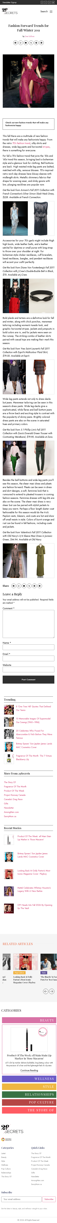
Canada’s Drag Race (13, 799)
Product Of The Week (14, 790)
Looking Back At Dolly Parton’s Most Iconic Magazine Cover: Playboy (33, 872)
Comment (9, 608)
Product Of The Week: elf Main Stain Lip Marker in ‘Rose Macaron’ (34, 838)
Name (7, 643)
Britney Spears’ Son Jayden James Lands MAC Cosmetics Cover (32, 855)
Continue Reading (29, 1070)
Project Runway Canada (14, 795)
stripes (46, 147)
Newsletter (9, 807)
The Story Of (10, 782)
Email (6, 654)
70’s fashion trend (21, 143)
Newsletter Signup (9, 2)
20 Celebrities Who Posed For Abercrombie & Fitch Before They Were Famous (34, 734)
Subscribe (49, 1199)
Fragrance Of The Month (15, 786)
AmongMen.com (11, 812)
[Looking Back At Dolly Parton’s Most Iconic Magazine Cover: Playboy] (25, 962)
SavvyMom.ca (10, 816)
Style (44, 972)
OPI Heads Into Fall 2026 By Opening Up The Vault (34, 907)
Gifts (6, 803)
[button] (15, 42)
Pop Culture (19, 972)
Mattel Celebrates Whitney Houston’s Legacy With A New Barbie (34, 889)
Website (7, 665)
